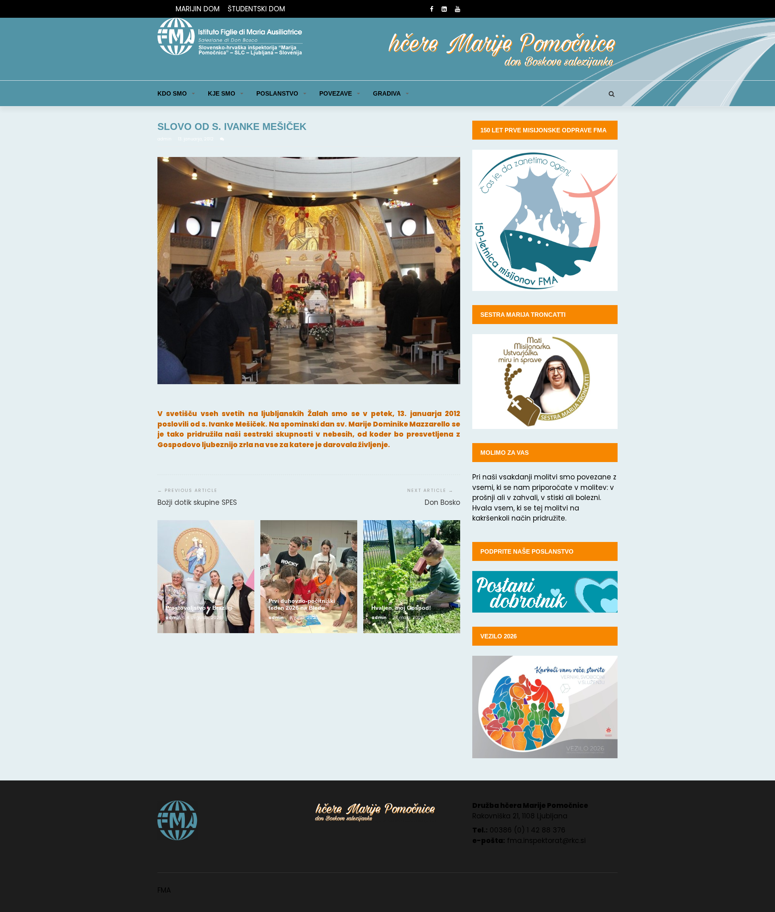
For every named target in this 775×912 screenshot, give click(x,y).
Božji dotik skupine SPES (197, 502)
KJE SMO (221, 93)
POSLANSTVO (277, 93)
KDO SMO (172, 93)
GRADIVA (387, 93)
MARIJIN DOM (198, 9)
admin (165, 139)
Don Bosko (442, 502)
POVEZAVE (335, 93)
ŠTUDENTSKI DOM (256, 9)
